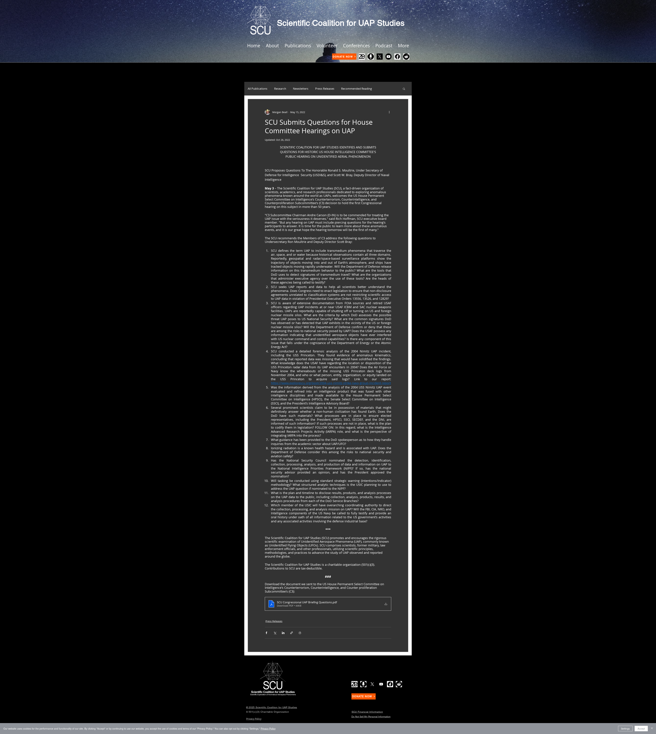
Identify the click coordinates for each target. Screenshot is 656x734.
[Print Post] (300, 632)
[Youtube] (388, 56)
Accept (641, 728)
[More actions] (389, 112)
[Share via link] (291, 632)
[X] (380, 56)
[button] (404, 88)
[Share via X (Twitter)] (274, 632)
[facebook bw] (397, 56)
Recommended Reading (356, 89)
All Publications (257, 89)
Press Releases (324, 89)
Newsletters (300, 89)
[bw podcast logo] (371, 56)
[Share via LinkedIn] (283, 632)
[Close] (652, 728)
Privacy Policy (268, 728)
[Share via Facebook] (266, 632)
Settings (625, 728)
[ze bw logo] (362, 56)
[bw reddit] (406, 56)
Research (280, 89)
